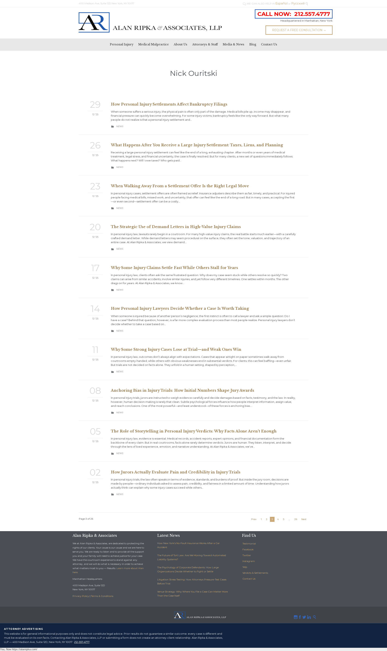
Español (281, 3)
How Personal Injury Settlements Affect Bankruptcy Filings (169, 104)
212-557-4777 (81, 642)
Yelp (244, 566)
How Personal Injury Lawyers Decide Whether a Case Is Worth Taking (180, 308)
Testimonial (249, 543)
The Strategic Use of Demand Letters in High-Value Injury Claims (176, 227)
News (119, 126)
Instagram (248, 561)
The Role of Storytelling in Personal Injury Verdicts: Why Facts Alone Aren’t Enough (194, 431)
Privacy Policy (81, 596)
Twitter (246, 555)
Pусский (298, 3)
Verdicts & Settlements (255, 572)
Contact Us (248, 578)
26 (295, 519)
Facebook (248, 549)
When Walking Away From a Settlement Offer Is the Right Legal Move (180, 186)
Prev (254, 519)
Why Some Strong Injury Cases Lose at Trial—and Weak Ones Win (176, 349)
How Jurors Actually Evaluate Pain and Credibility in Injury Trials (175, 472)
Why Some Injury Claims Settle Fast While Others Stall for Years (174, 268)
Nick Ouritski (193, 73)
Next (304, 519)
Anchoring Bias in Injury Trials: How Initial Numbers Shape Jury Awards (182, 390)
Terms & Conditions (102, 596)
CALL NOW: (293, 13)
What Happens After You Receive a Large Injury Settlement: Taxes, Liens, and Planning (197, 145)
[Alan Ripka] (150, 22)
